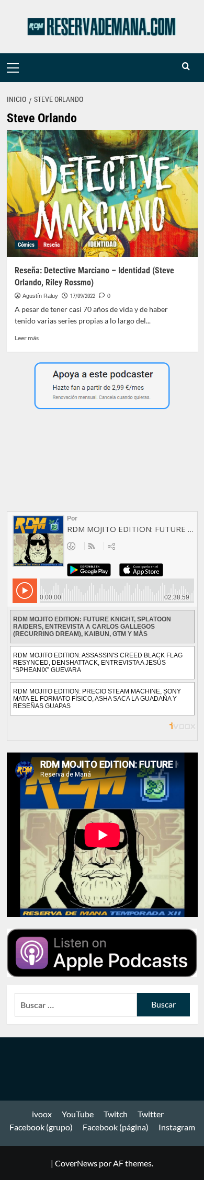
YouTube (78, 1114)
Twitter (151, 1114)
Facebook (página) (116, 1127)
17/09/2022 (82, 296)
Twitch (116, 1114)
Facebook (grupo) (41, 1127)
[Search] (185, 66)
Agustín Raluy (40, 296)
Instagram (176, 1127)
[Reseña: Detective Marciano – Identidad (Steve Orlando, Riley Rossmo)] (102, 193)
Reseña (51, 244)
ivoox (42, 1114)
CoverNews (76, 1163)
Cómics (26, 244)
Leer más (27, 338)
